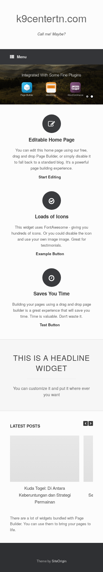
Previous (4, 82)
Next (98, 82)
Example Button (50, 253)
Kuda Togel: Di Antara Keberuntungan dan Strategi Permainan (45, 495)
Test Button (50, 324)
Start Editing (50, 177)
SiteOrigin (59, 561)
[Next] (90, 423)
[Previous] (85, 423)
